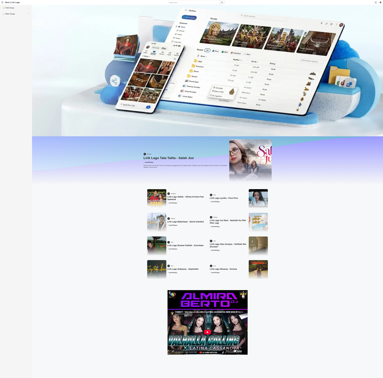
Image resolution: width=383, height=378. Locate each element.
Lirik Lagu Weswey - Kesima (223, 269)
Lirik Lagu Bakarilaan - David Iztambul (185, 222)
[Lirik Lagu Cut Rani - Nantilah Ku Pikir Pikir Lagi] (258, 222)
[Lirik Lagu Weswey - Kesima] (258, 269)
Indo (214, 195)
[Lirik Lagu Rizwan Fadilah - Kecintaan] (156, 246)
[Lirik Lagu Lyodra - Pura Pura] (258, 198)
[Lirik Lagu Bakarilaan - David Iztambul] (156, 222)
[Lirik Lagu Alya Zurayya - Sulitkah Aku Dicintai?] (258, 246)
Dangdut (173, 193)
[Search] (222, 2)
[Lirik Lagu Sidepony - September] (156, 269)
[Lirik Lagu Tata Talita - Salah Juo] (250, 160)
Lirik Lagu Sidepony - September (183, 269)
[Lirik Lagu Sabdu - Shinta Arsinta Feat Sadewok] (156, 198)
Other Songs (10, 14)
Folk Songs (10, 8)
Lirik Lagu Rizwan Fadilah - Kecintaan (185, 245)
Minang (149, 154)
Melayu (215, 217)
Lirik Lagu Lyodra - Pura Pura (224, 198)
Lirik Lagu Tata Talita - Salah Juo (168, 158)
